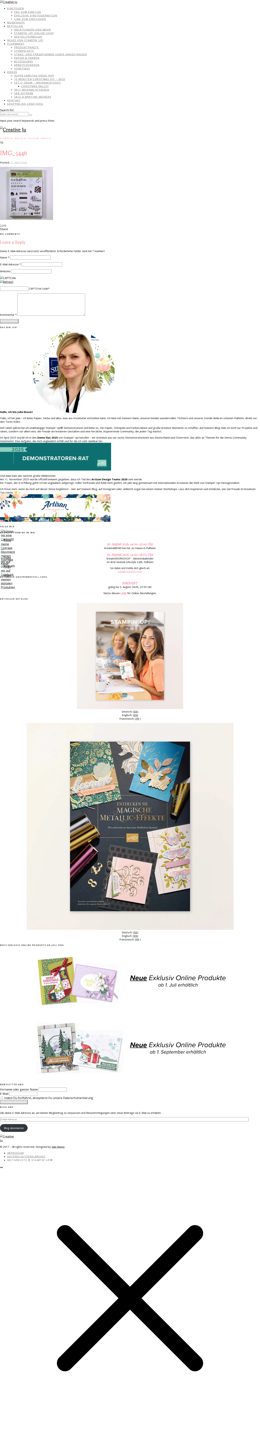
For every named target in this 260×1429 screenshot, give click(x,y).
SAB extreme (23, 93)
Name (4, 257)
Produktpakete (26, 47)
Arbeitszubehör (27, 65)
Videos (12, 72)
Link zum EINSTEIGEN (30, 19)
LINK (123, 593)
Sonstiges (22, 68)
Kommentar (8, 314)
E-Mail (4, 1094)
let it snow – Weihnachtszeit (37, 82)
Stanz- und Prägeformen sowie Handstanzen (50, 54)
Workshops (16, 22)
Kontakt (14, 100)
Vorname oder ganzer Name (19, 1089)
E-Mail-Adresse (10, 264)
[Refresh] (6, 282)
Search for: (7, 110)
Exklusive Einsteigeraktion (35, 15)
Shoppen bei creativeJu (25, 104)
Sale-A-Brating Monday (32, 96)
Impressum (15, 1153)
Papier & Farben (26, 58)
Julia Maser (58, 1146)
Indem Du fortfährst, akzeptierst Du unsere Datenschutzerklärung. (49, 1098)
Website (5, 271)
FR (137, 718)
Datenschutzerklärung (26, 1156)
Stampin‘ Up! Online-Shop (34, 33)
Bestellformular (28, 36)
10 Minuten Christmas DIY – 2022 (39, 79)
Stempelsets (24, 51)
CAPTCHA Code (38, 288)
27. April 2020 (18, 162)
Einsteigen (15, 8)
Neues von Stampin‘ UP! (25, 40)
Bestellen (15, 26)
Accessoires (23, 61)
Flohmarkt (16, 43)
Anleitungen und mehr (32, 29)
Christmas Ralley (35, 86)
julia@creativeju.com (130, 571)
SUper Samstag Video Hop (34, 75)
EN (135, 715)
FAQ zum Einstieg (27, 12)
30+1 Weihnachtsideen (31, 89)
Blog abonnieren (14, 1128)
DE (135, 711)
